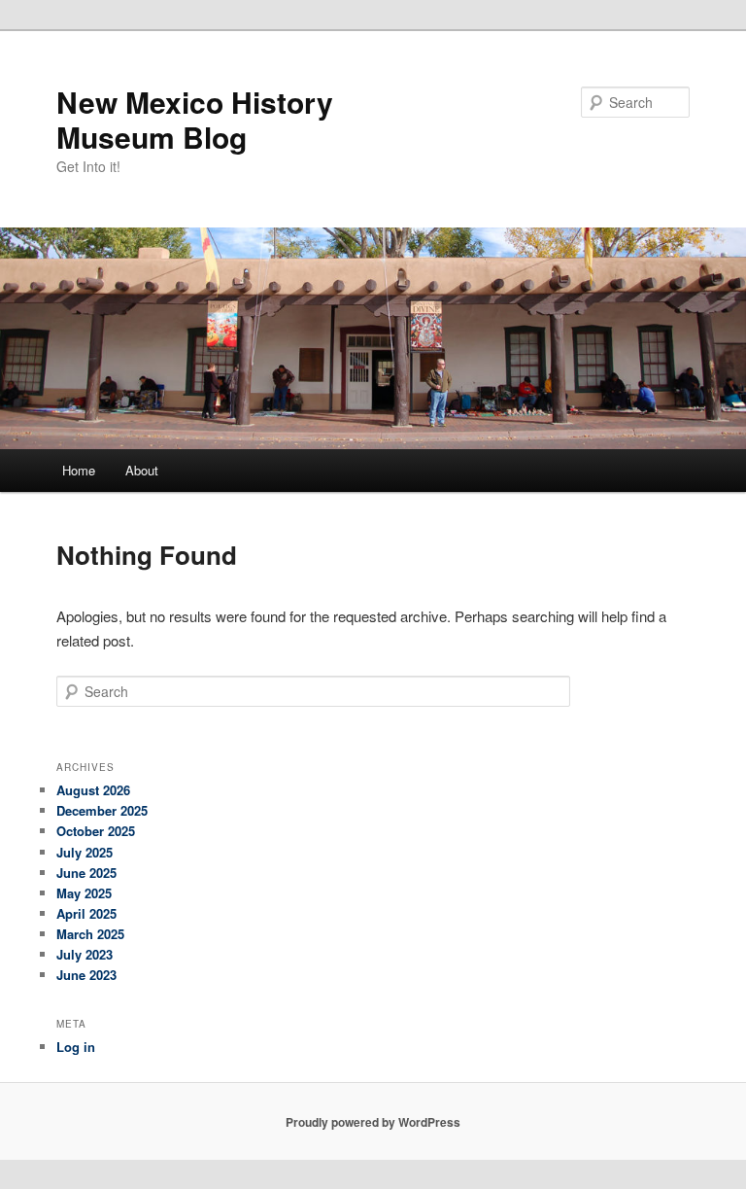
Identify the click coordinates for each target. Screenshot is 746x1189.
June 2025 (86, 872)
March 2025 (90, 934)
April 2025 (86, 913)
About (141, 470)
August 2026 (93, 790)
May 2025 (84, 893)
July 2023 (84, 954)
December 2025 (102, 810)
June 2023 (86, 974)
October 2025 (95, 831)
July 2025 (84, 852)
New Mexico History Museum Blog (194, 119)
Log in (75, 1046)
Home (78, 470)
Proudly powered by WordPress (373, 1122)
